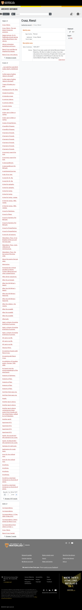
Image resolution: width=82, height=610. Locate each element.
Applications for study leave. (9, 450)
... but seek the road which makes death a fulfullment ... (10, 69)
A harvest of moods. (8, 133)
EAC (71, 38)
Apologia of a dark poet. (9, 446)
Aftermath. (5, 319)
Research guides (27, 555)
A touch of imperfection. (9, 228)
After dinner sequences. (9, 277)
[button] (72, 14)
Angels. (4, 398)
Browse (5, 14)
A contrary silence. (7, 99)
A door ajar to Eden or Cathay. (9, 113)
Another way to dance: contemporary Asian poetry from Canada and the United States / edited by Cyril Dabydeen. (10, 412)
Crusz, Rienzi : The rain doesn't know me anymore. (9, 30)
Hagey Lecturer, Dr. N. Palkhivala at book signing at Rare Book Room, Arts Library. (10, 38)
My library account (27, 561)
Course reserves (27, 558)
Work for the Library (69, 555)
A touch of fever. (7, 214)
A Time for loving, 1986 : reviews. (9, 207)
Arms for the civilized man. (8, 455)
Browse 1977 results (11, 499)
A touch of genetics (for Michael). (9, 218)
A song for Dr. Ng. (7, 178)
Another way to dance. (9, 402)
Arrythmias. (5, 475)
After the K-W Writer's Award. (8, 284)
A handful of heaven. (8, 126)
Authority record (26, 25)
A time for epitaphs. (8, 184)
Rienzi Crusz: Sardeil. (8, 533)
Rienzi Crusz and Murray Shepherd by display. (9, 50)
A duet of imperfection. (9, 123)
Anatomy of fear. (7, 379)
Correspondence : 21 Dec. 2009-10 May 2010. (10, 515)
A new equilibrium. (8, 163)
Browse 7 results (11, 536)
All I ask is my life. (7, 338)
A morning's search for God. (9, 153)
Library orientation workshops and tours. (9, 45)
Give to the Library (68, 558)
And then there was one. (9, 392)
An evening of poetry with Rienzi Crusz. (10, 352)
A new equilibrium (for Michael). (9, 167)
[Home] (1, 14)
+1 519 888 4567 (8, 582)
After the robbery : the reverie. (9, 305)
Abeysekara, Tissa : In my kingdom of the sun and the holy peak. (9, 240)
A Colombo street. (7, 96)
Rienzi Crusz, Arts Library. (10, 55)
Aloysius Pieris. (6, 348)
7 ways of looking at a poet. (8, 85)
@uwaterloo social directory (49, 592)
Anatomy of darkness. (8, 375)
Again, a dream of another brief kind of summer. (10, 323)
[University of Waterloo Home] (8, 2)
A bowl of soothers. (8, 93)
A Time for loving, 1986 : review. (9, 201)
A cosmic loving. (7, 106)
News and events (47, 561)
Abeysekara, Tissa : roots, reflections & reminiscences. (10, 247)
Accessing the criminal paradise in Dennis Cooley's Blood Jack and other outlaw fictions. (9, 270)
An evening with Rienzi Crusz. (9, 357)
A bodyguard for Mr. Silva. (10, 89)
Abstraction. (6, 264)
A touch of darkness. (8, 211)
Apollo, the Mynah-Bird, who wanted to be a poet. (10, 442)
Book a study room (48, 555)
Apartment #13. (7, 422)
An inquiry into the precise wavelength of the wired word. (10, 370)
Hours (44, 558)
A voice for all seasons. (9, 234)
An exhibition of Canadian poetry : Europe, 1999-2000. (10, 363)
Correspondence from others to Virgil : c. (9, 526)
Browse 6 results (11, 58)
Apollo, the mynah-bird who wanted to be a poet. (10, 436)
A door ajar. (5, 109)
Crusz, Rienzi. (6, 25)
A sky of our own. (7, 174)
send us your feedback (51, 567)
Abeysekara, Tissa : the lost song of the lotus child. (9, 254)
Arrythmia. (5, 465)
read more (62, 60)
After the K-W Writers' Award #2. (8, 294)
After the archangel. (8, 280)
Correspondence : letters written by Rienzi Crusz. (9, 520)
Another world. (6, 419)
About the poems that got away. (10, 260)
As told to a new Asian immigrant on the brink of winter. (10, 480)
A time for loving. (7, 191)
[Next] (16, 494)
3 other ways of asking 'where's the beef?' (9, 75)
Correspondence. (7, 508)
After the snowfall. (7, 309)
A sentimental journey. (9, 171)
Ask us (65, 561)
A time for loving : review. (9, 197)
